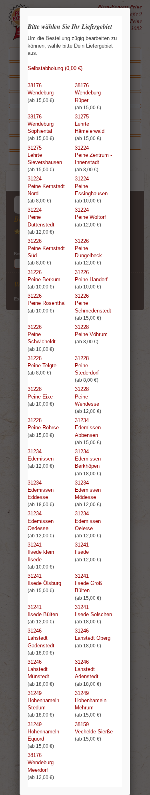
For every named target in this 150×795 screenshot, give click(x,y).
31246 (41, 642)
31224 (93, 159)
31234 (88, 431)
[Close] (130, 8)
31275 (89, 128)
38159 (94, 731)
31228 (91, 334)
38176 (41, 92)
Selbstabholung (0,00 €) (55, 68)
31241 (41, 556)
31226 (46, 252)
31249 (43, 704)
